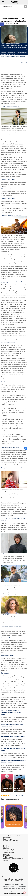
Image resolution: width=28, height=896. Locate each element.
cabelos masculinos (18, 163)
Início (2, 56)
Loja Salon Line (7, 839)
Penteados (6, 848)
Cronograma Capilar (9, 850)
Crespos (5, 856)
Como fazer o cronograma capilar (13, 858)
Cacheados (6, 855)
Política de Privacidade (10, 893)
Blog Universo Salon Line (10, 840)
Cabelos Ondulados (10, 56)
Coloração (6, 846)
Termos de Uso (20, 893)
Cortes (5, 847)
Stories (5, 860)
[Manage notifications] (24, 892)
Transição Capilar (8, 849)
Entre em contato (8, 839)
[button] (2, 24)
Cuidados (6, 845)
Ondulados (6, 854)
